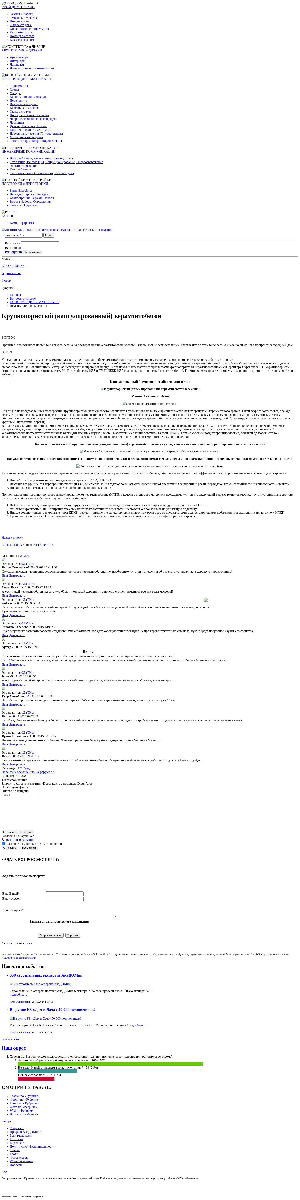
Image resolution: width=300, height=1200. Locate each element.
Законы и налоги (21, 14)
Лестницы (17, 122)
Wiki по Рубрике (21, 1110)
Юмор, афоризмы (22, 223)
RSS (5, 1171)
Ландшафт (17, 64)
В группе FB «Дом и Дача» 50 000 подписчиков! (52, 1009)
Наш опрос (14, 1048)
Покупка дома (20, 21)
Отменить (26, 832)
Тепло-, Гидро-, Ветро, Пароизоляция (36, 141)
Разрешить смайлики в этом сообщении (34, 843)
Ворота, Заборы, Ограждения (30, 201)
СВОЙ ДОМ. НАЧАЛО (18, 7)
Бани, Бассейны (21, 190)
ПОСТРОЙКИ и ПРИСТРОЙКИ (25, 183)
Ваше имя (9, 776)
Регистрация (14, 252)
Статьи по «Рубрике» (25, 1096)
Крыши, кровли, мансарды (28, 96)
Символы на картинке (18, 836)
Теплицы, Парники (23, 205)
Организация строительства (29, 28)
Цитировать (17, 575)
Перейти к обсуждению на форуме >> (28, 772)
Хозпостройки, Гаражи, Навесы (32, 198)
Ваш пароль (13, 247)
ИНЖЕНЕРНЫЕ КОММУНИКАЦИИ (29, 151)
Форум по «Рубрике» (24, 1099)
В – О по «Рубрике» (24, 1114)
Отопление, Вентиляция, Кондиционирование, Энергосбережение (56, 162)
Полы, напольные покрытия (29, 115)
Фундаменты (19, 85)
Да (43, 544)
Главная (15, 294)
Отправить (9, 832)
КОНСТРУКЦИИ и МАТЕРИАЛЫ (26, 79)
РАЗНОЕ (8, 216)
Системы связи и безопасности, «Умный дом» (42, 173)
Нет (50, 544)
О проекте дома (21, 25)
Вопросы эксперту (23, 298)
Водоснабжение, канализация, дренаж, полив (41, 158)
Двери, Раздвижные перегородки (33, 119)
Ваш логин (12, 243)
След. (26, 555)
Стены (14, 89)
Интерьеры (17, 61)
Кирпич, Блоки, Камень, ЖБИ (31, 130)
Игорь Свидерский (20, 1001)
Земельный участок (23, 17)
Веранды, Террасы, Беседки (29, 194)
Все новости (10, 1039)
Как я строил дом (22, 39)
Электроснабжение (23, 165)
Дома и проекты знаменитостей (32, 68)
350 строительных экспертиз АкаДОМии (46, 975)
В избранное (10, 544)
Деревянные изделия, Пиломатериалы (36, 133)
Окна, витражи (20, 111)
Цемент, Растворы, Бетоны (28, 126)
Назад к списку (12, 537)
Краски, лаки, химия (24, 107)
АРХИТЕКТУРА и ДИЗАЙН (22, 50)
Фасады (15, 93)
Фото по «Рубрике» (23, 1107)
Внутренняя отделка (24, 104)
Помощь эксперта (22, 36)
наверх (6, 1121)
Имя (5, 575)
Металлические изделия (26, 137)
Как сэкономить (21, 32)
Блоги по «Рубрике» (24, 1103)
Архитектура (19, 57)
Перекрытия (18, 100)
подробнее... (18, 994)
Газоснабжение (20, 169)
